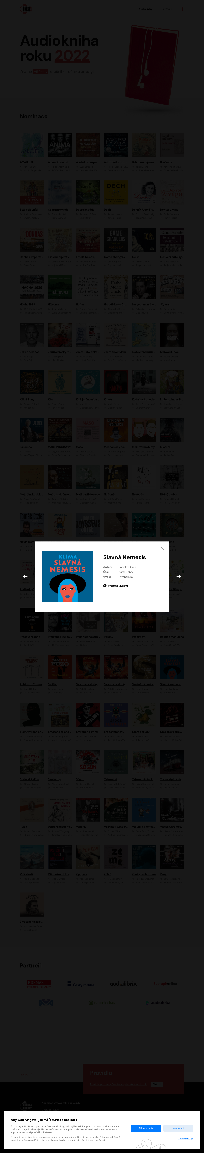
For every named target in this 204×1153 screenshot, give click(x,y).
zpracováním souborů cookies (65, 1137)
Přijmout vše (146, 1128)
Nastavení (178, 1128)
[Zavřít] (162, 548)
